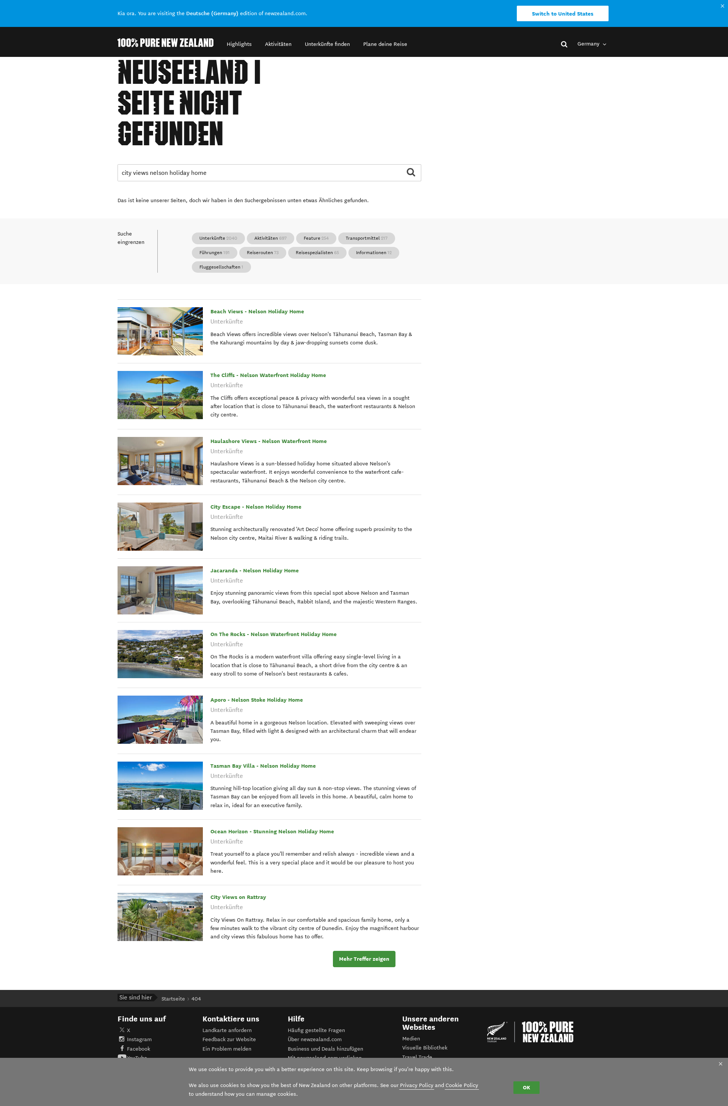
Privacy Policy (416, 1085)
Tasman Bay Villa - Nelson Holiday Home (263, 766)
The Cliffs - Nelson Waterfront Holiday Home (268, 375)
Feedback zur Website (229, 1039)
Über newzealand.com (315, 1039)
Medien (411, 1038)
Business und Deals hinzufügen (325, 1049)
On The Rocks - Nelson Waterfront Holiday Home (273, 634)
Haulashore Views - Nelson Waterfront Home (268, 441)
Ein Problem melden (226, 1049)
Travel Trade (417, 1057)
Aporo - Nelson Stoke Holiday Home (256, 700)
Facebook (138, 1049)
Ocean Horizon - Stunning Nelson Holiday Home (272, 831)
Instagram (139, 1039)
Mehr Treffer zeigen (364, 959)
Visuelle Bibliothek (424, 1048)
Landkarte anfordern (227, 1030)
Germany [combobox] (589, 44)
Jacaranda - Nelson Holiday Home (254, 570)
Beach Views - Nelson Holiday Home (257, 311)
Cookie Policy (462, 1085)
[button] (239, 44)
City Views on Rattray (238, 897)
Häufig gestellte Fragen (316, 1030)
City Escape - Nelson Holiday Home (255, 507)
